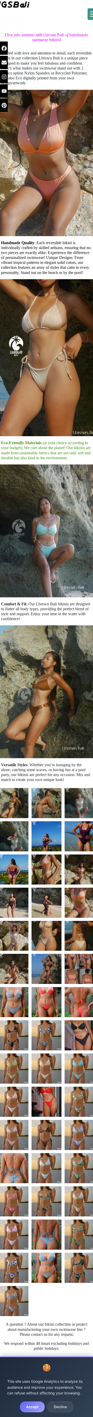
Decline (60, 1407)
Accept (32, 1407)
